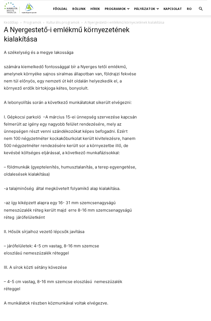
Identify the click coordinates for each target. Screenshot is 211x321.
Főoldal (60, 9)
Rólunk (78, 9)
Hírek (95, 9)
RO (189, 9)
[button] (200, 9)
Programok (115, 9)
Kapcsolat (172, 9)
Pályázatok (144, 9)
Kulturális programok (62, 22)
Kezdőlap (11, 22)
